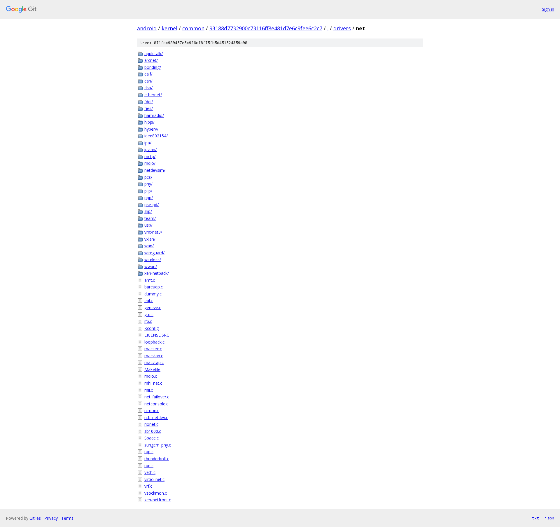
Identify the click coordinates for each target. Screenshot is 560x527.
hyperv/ (151, 129)
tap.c (148, 451)
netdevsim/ (154, 170)
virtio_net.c (154, 479)
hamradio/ (154, 115)
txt (535, 518)
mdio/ (149, 163)
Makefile (152, 369)
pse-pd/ (151, 204)
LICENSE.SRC (156, 335)
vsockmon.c (155, 493)
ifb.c (148, 321)
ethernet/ (153, 94)
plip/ (148, 191)
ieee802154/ (156, 136)
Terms (67, 518)
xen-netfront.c (157, 500)
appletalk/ (153, 53)
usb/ (148, 225)
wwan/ (150, 266)
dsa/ (148, 87)
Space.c (151, 438)
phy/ (148, 184)
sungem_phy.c (157, 445)
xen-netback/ (156, 273)
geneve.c (152, 307)
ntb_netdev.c (156, 417)
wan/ (149, 245)
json (549, 518)
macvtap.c (154, 362)
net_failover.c (156, 397)
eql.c (148, 300)
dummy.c (153, 294)
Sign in (548, 9)
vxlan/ (149, 239)
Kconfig (151, 328)
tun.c (148, 465)
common (193, 28)
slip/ (148, 211)
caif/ (148, 74)
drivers (342, 28)
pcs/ (148, 177)
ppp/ (148, 197)
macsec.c (153, 348)
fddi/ (148, 101)
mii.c (148, 390)
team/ (150, 218)
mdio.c (150, 376)
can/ (148, 81)
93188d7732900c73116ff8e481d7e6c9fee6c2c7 (265, 28)
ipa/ (147, 143)
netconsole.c (156, 404)
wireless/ (152, 259)
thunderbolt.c (156, 458)
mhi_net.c (153, 383)
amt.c (149, 280)
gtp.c (148, 314)
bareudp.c (153, 287)
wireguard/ (154, 252)
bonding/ (152, 67)
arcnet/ (151, 60)
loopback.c (154, 342)
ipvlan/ (150, 149)
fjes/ (148, 108)
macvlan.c (153, 355)
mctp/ (149, 156)
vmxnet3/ (153, 232)
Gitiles (35, 518)
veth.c (149, 472)
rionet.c (151, 424)
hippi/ (149, 122)
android (147, 28)
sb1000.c (152, 431)
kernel (169, 28)
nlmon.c (151, 410)
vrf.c (148, 486)
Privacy (51, 518)
